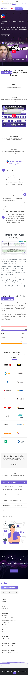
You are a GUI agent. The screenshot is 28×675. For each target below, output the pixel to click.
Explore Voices (5, 624)
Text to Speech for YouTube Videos (9, 643)
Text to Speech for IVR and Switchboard (10, 652)
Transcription (5, 611)
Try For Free (5, 35)
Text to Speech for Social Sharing (8, 645)
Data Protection (5, 634)
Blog (3, 631)
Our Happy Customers (6, 599)
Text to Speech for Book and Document (10, 655)
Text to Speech (5, 613)
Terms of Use (5, 636)
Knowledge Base (5, 641)
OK (14, 673)
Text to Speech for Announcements (9, 650)
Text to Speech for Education (8, 648)
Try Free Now (14, 571)
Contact (3, 606)
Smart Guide (4, 615)
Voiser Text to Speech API (7, 618)
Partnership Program (6, 622)
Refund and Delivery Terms (7, 638)
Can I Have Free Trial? (8, 516)
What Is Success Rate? (8, 510)
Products (4, 604)
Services (4, 601)
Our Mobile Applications (10, 587)
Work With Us (5, 608)
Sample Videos (5, 627)
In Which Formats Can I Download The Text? (12, 505)
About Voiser (4, 597)
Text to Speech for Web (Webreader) (9, 620)
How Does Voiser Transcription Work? (11, 494)
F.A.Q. (3, 629)
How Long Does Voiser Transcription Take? (12, 500)
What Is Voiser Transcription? (9, 482)
